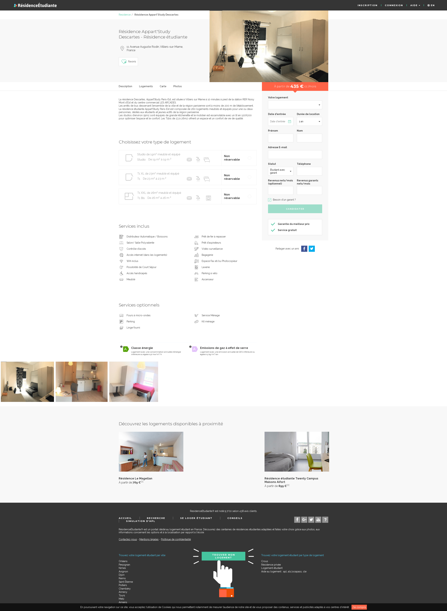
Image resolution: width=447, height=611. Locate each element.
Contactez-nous (128, 539)
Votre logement (278, 97)
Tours (122, 595)
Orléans (123, 561)
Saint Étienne (126, 581)
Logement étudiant (272, 568)
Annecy (123, 592)
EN (432, 5)
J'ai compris (359, 607)
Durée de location (308, 114)
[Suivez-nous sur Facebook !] (297, 520)
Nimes (122, 568)
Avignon (123, 571)
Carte (163, 86)
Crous (264, 561)
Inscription (368, 5)
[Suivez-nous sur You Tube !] (318, 520)
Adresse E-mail (277, 147)
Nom (300, 130)
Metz (121, 598)
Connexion (394, 5)
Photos (177, 86)
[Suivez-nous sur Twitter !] (311, 520)
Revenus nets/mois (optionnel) (280, 182)
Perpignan (124, 564)
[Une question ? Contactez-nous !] (325, 520)
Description (125, 86)
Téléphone (304, 163)
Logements (146, 86)
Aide (414, 5)
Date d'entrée (277, 114)
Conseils (235, 518)
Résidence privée (271, 564)
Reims (122, 578)
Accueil (125, 518)
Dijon (121, 574)
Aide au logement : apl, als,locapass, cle (283, 571)
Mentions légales (149, 539)
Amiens (123, 602)
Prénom (273, 130)
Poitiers (123, 585)
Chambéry (125, 588)
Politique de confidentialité (176, 539)
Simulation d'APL (140, 521)
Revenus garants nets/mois (307, 182)
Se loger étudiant (196, 518)
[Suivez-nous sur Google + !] (304, 520)
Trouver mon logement (223, 556)
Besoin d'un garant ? (284, 199)
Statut (272, 163)
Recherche (156, 518)
